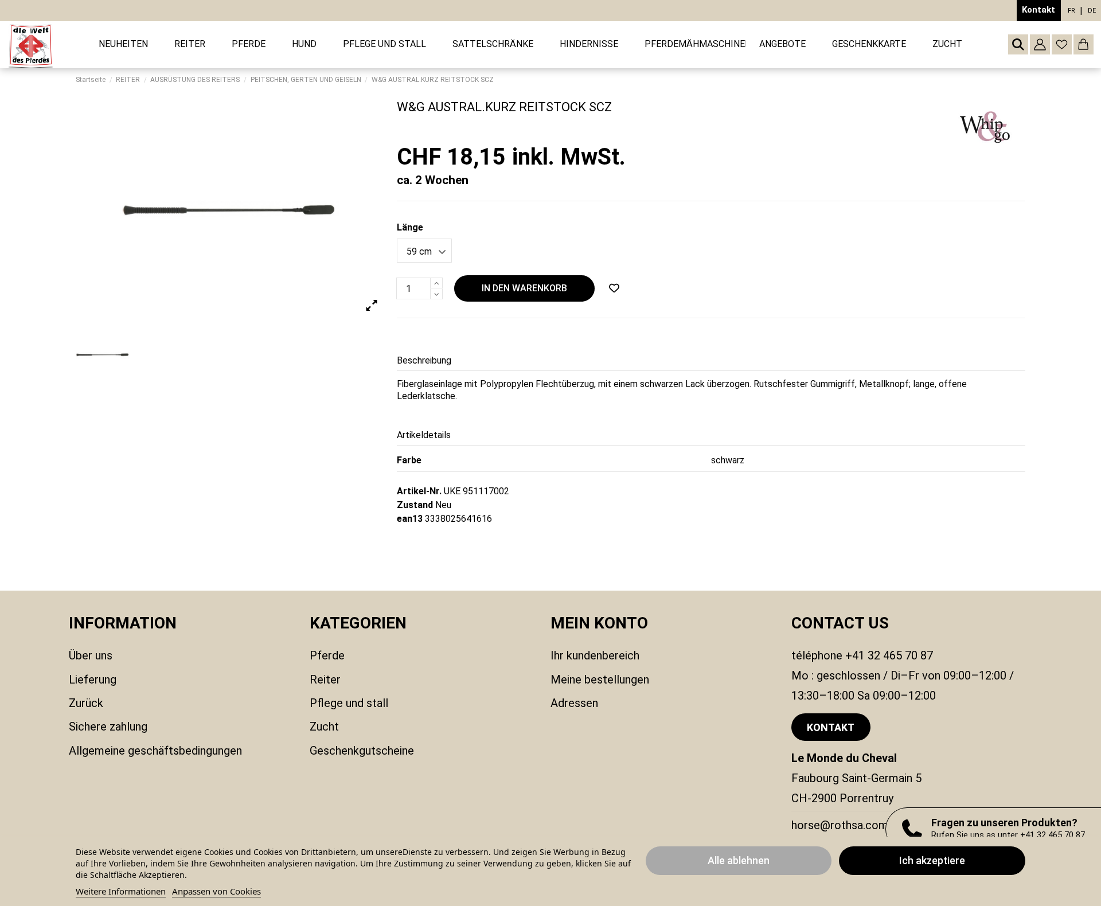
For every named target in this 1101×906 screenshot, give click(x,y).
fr (1071, 10)
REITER (325, 679)
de (1092, 10)
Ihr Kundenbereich (594, 655)
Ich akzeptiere (932, 860)
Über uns (90, 655)
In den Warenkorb (524, 288)
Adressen (574, 703)
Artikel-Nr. (419, 491)
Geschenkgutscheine (362, 750)
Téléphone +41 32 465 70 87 (862, 655)
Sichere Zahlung (108, 726)
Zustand (415, 504)
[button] (189, 44)
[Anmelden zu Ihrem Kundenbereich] (1040, 44)
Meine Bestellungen (599, 679)
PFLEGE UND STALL (349, 703)
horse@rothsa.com (839, 825)
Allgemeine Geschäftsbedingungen (155, 750)
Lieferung (92, 679)
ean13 (410, 518)
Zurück (86, 703)
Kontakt (1038, 10)
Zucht (324, 726)
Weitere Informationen (121, 891)
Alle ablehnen (739, 860)
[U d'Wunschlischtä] (614, 288)
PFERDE (327, 655)
